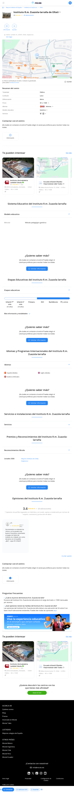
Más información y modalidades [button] (16, 314)
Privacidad (28, 778)
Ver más (69, 153)
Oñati (41, 7)
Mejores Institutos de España (14, 7)
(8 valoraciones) (29, 15)
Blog (4, 713)
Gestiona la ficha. (14, 82)
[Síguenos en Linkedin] (29, 773)
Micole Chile (6, 750)
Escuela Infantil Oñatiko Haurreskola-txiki (52, 183)
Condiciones (60, 778)
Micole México (7, 743)
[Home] (3, 7)
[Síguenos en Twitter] (33, 773)
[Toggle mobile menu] (3, 3)
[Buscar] (70, 2)
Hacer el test (37, 693)
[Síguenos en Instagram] (41, 773)
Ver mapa (9, 37)
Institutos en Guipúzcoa (30, 7)
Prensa (4, 716)
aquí (55, 610)
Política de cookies (8, 785)
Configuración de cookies (46, 779)
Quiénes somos (7, 709)
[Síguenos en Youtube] (45, 773)
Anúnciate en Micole (9, 720)
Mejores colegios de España (12, 733)
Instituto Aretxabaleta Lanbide (19, 181)
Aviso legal (5, 778)
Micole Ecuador (7, 757)
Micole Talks (6, 723)
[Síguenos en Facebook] (37, 773)
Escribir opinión (67, 556)
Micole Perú (6, 754)
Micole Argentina (8, 747)
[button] (37, 214)
